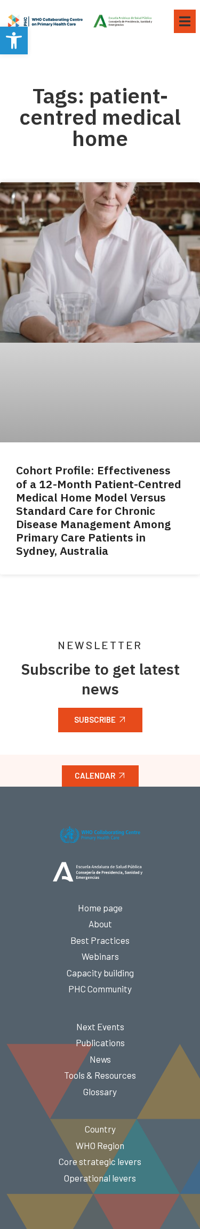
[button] (14, 40)
